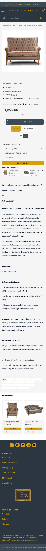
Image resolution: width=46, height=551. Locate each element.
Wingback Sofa (37, 379)
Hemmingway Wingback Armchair (15, 171)
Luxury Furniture (18, 385)
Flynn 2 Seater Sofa (37, 171)
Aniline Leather (18, 382)
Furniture (11, 379)
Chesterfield (7, 385)
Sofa (18, 379)
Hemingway (26, 379)
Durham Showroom (9, 388)
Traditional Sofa (23, 388)
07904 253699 (15, 201)
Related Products (9, 396)
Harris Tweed (7, 382)
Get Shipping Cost (23, 163)
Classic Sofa (29, 382)
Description (7, 208)
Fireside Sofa (30, 385)
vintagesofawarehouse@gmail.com (14, 540)
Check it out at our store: (12, 190)
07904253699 (32, 540)
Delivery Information (24, 208)
